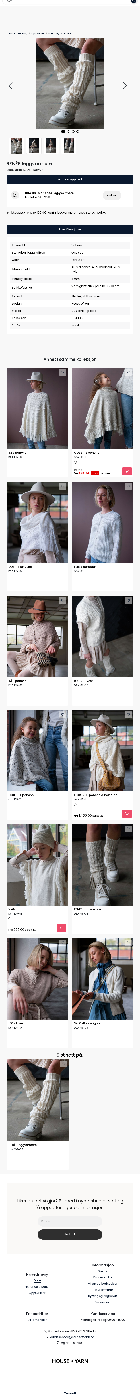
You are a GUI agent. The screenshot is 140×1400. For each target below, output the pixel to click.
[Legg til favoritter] (62, 372)
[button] (63, 131)
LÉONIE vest (16, 1023)
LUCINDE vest (83, 681)
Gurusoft (70, 1393)
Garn (37, 1280)
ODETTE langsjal (20, 567)
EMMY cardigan (85, 567)
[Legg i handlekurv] (127, 471)
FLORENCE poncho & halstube (95, 795)
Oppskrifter (37, 1293)
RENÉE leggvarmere (88, 909)
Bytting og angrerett (103, 1296)
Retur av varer (103, 1290)
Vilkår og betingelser (103, 1283)
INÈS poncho (17, 453)
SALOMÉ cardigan (87, 1023)
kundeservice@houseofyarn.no (72, 1337)
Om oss (103, 1271)
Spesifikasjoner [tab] (70, 229)
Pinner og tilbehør (37, 1287)
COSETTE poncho (86, 453)
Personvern (103, 1302)
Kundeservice (102, 1277)
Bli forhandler (37, 1320)
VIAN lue (14, 909)
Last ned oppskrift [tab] (70, 179)
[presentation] (11, 85)
